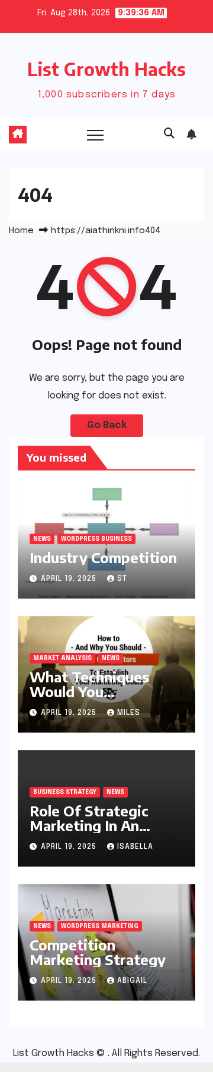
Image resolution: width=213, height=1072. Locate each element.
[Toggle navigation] (95, 135)
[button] (169, 134)
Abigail (132, 981)
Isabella (135, 847)
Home (21, 231)
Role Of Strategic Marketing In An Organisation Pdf (89, 825)
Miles (128, 713)
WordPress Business (96, 539)
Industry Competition (103, 557)
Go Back (107, 425)
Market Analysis (62, 658)
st (122, 579)
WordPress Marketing (99, 926)
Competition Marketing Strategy (98, 952)
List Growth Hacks (106, 69)
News (42, 539)
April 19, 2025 (70, 579)
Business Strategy (64, 792)
